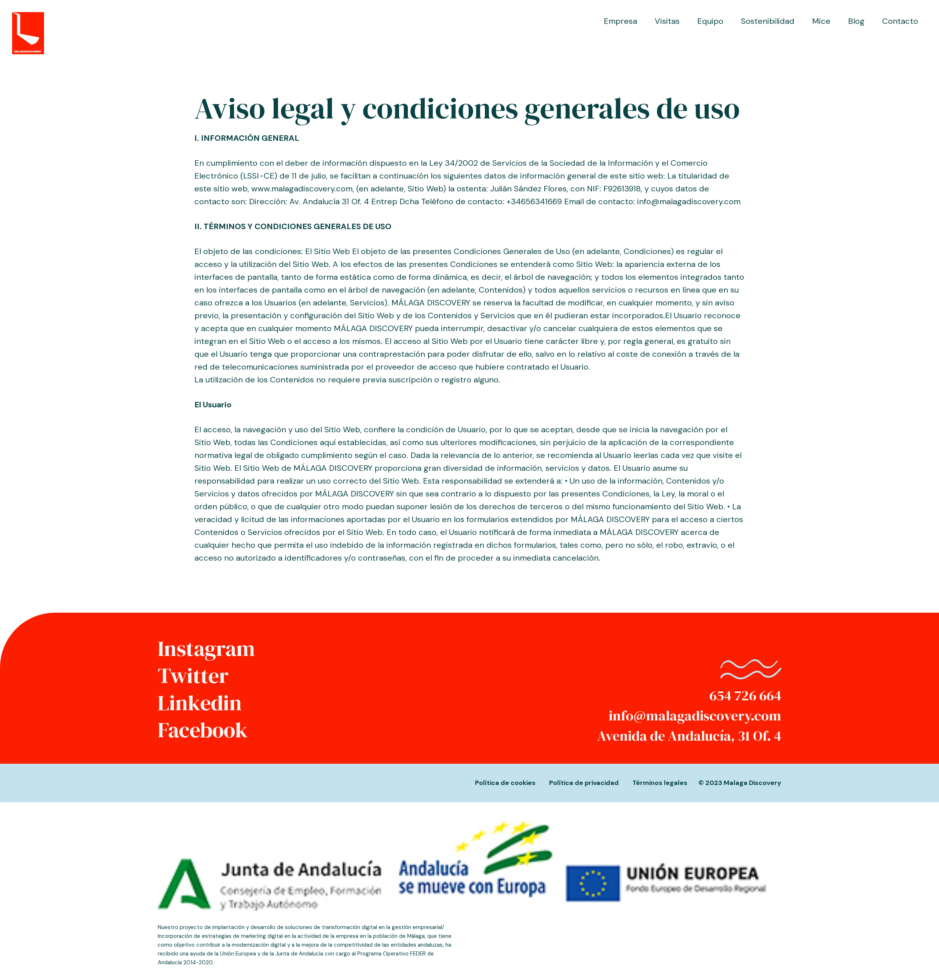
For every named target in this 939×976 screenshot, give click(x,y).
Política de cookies (505, 782)
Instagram (206, 648)
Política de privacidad (584, 782)
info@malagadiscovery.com (695, 715)
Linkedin (200, 703)
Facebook (203, 730)
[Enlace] (28, 33)
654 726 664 (745, 695)
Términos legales (659, 782)
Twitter (193, 675)
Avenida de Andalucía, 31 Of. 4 (689, 735)
